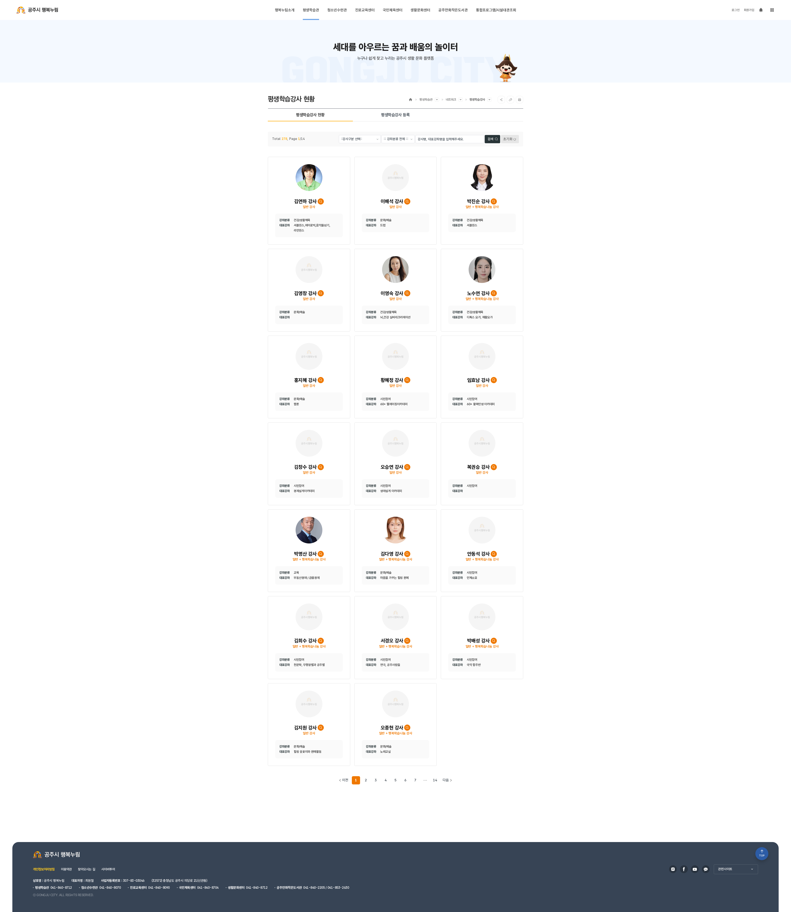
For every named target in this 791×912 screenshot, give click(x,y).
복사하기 (510, 99)
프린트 (519, 99)
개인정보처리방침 (44, 869)
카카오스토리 (706, 869)
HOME (410, 100)
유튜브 (695, 869)
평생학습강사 (477, 99)
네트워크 (451, 99)
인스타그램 (673, 869)
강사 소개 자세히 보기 (321, 201)
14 (435, 780)
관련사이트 (725, 869)
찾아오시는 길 (86, 869)
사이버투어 (108, 869)
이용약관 (66, 869)
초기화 (508, 139)
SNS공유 (501, 99)
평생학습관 (426, 99)
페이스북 (684, 869)
